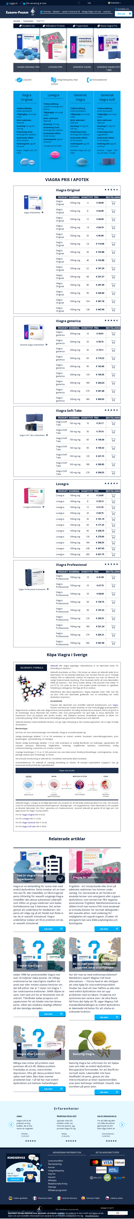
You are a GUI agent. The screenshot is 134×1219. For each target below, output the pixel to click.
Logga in (12, 3)
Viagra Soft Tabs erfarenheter (32, 435)
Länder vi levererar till (71, 11)
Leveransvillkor (55, 1160)
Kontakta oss (123, 9)
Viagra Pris (40, 21)
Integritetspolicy (56, 1170)
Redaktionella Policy (58, 1183)
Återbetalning (55, 1164)
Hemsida (47, 11)
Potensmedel (28, 21)
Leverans (107, 11)
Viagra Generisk (28, 822)
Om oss (121, 13)
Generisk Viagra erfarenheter (32, 345)
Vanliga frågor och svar (91, 11)
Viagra (115, 705)
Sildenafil (54, 665)
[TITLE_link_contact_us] (25, 1167)
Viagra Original (28, 814)
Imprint (51, 1173)
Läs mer (48, 928)
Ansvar (51, 1167)
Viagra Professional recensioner (32, 589)
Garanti (51, 1177)
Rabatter (56, 11)
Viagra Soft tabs (29, 826)
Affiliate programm (57, 1190)
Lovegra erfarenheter (32, 507)
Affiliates (52, 1180)
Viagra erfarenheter (32, 212)
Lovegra (25, 818)
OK (117, 1213)
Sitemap (52, 1186)
